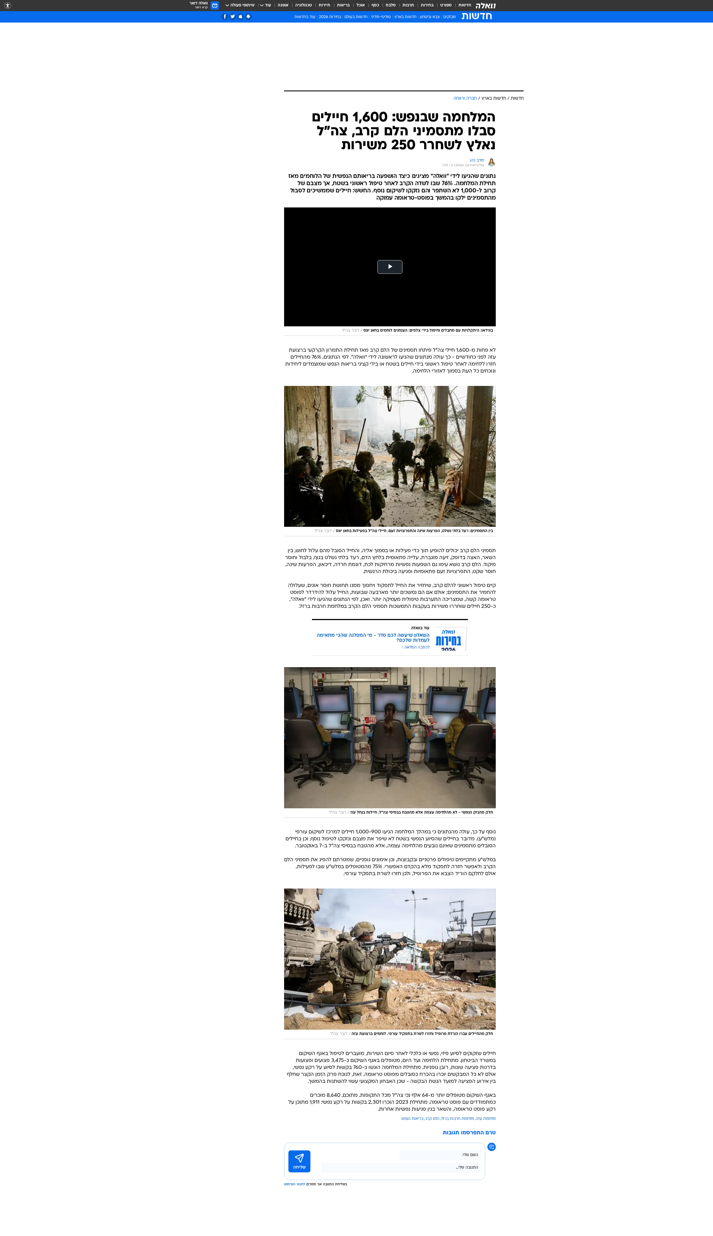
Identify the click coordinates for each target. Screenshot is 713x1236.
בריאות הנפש (412, 1119)
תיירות (324, 5)
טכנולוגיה (303, 5)
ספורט (446, 5)
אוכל (360, 5)
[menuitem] (461, 6)
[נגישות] (7, 5)
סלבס (391, 5)
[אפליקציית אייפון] (240, 16)
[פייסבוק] (224, 16)
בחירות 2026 (330, 17)
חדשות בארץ (405, 17)
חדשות (464, 5)
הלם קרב (432, 1119)
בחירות (427, 5)
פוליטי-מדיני (381, 17)
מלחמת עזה (486, 1119)
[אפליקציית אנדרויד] (248, 16)
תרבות (408, 5)
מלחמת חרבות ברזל (457, 1119)
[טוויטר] (232, 16)
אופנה (283, 5)
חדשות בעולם (356, 17)
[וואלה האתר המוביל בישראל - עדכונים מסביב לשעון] (486, 5)
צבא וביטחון (430, 17)
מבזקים (449, 17)
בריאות (343, 5)
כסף (375, 5)
